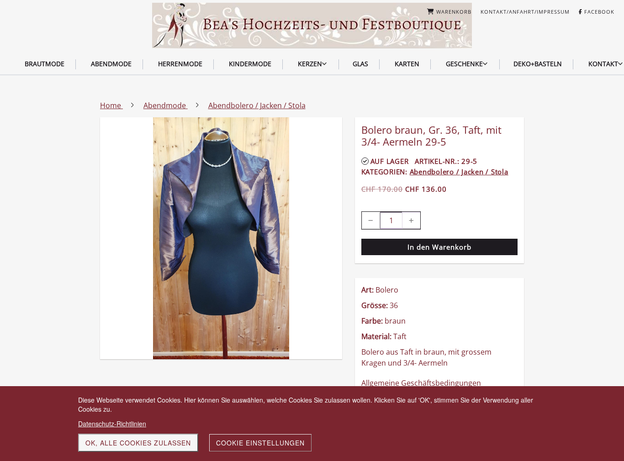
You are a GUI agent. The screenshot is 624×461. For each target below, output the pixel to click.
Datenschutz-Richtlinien (112, 423)
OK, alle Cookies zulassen (138, 442)
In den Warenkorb (439, 246)
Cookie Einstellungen (260, 442)
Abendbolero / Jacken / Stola (459, 171)
